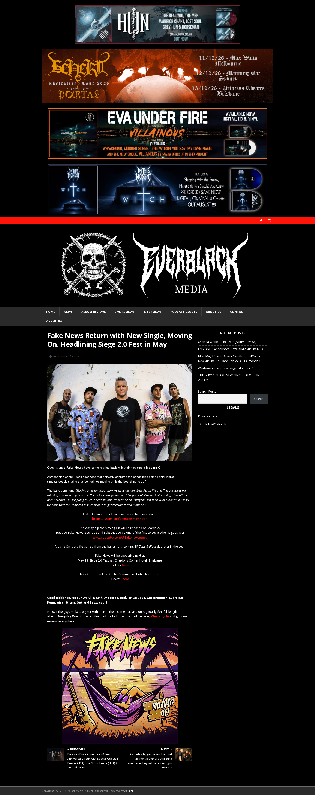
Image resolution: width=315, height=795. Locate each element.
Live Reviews (125, 312)
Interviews (152, 312)
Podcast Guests (183, 312)
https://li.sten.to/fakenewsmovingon (119, 519)
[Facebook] (261, 220)
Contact (237, 312)
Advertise (54, 321)
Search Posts (207, 391)
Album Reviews (93, 312)
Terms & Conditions (212, 423)
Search (258, 399)
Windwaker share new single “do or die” (225, 368)
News (68, 312)
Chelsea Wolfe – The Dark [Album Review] (227, 342)
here (125, 565)
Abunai (128, 791)
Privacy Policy (207, 416)
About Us (213, 312)
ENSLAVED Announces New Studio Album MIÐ (230, 349)
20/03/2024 (60, 356)
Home (50, 312)
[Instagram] (269, 220)
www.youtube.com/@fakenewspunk (120, 537)
